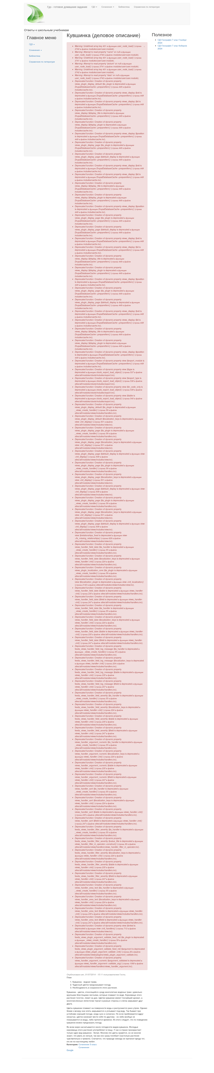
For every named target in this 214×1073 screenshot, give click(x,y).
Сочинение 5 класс (88, 1044)
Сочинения (107, 6)
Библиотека (124, 6)
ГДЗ (94, 6)
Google (70, 1050)
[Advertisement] (43, 108)
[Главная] (36, 14)
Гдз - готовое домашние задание (67, 7)
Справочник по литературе (147, 6)
